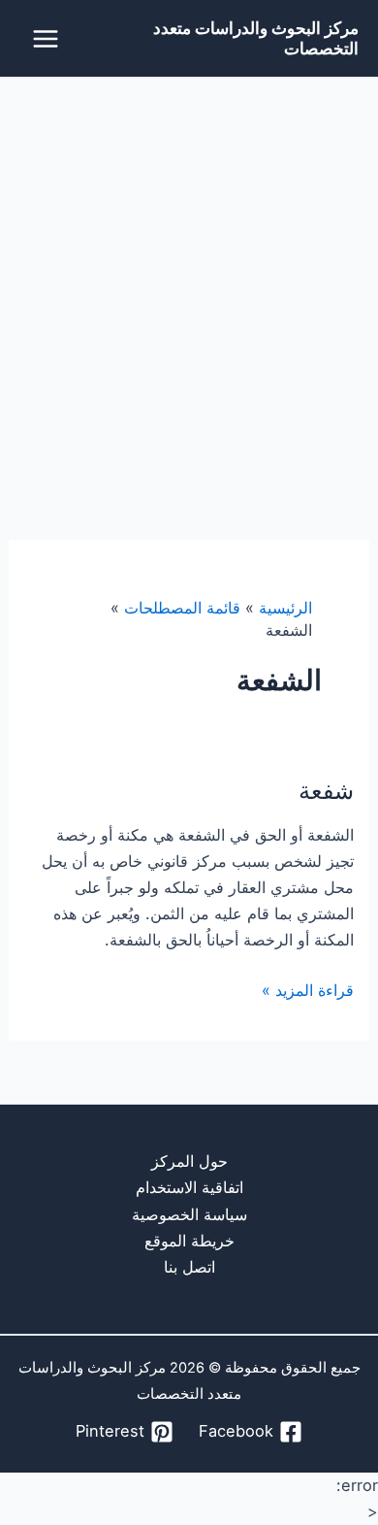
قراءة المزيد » (308, 989)
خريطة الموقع (189, 1240)
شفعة (326, 791)
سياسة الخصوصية (189, 1214)
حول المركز (189, 1161)
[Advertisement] (189, 276)
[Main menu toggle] (46, 38)
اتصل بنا (189, 1266)
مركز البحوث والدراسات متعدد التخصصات (256, 37)
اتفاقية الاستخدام (189, 1187)
